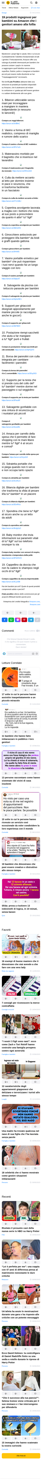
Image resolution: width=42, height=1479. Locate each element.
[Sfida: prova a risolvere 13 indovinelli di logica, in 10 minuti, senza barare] (21, 889)
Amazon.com (34, 602)
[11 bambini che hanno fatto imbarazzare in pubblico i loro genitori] (21, 719)
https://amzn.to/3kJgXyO (11, 528)
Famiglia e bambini (8, 746)
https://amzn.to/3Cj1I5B (11, 582)
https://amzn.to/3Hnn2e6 (22, 171)
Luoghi (4, 1099)
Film (3, 1235)
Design (4, 13)
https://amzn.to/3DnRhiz (11, 504)
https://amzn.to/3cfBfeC (11, 123)
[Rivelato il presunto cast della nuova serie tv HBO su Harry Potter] (21, 1211)
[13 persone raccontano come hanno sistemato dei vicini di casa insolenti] (21, 761)
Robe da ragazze (8, 971)
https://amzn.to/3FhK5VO (12, 558)
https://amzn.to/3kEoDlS (11, 228)
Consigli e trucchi (8, 1009)
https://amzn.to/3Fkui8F (11, 400)
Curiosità (5, 704)
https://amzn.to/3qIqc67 (11, 279)
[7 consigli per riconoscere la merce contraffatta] (21, 986)
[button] (8, 612)
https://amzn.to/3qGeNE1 (12, 299)
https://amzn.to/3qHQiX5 (24, 350)
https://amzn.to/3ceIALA (11, 481)
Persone (5, 1182)
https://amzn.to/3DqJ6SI (27, 373)
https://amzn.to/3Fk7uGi (11, 147)
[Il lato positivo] (12, 2)
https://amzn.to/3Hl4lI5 (10, 252)
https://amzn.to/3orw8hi (11, 427)
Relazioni (5, 1279)
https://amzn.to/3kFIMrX (11, 326)
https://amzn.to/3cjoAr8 (19, 457)
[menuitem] (3, 7)
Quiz (3, 915)
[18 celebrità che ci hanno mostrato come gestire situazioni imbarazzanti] (21, 1156)
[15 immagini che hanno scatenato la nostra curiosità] (21, 1426)
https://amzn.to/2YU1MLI (11, 201)
